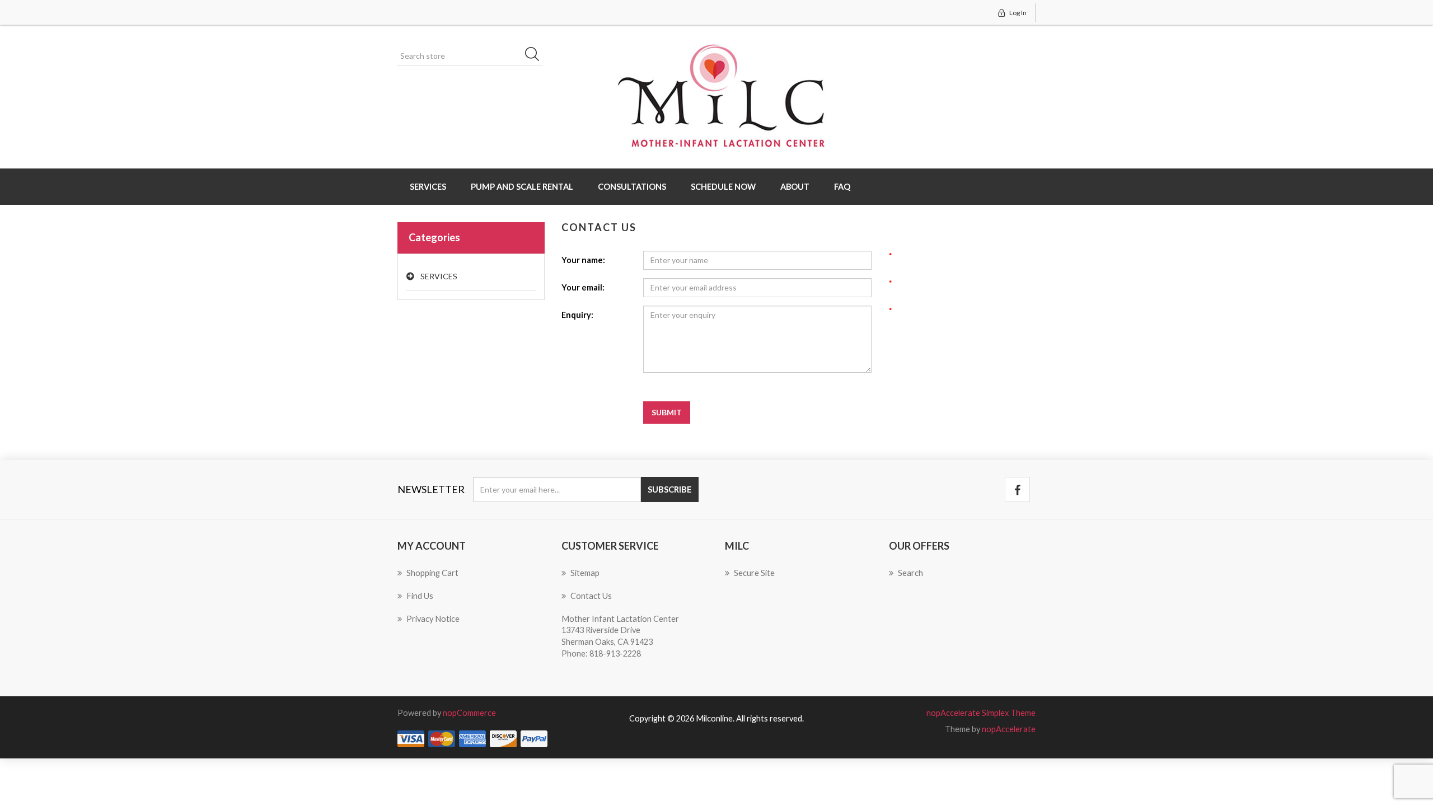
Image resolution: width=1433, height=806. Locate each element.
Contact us (591, 596)
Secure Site (754, 573)
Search (536, 55)
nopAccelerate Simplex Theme (981, 713)
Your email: (583, 287)
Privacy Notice (433, 619)
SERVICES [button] (428, 186)
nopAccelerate (1009, 729)
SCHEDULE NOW (723, 186)
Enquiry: (577, 315)
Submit (667, 412)
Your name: (583, 260)
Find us (419, 596)
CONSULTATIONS (632, 186)
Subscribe (670, 489)
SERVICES (438, 276)
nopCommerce (469, 713)
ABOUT (794, 186)
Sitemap (585, 573)
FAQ (842, 186)
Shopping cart (432, 573)
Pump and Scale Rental (522, 186)
